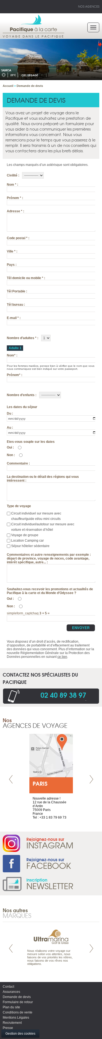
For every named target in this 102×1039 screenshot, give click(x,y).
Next (91, 779)
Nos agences (88, 6)
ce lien (62, 657)
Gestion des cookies (20, 1033)
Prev (11, 779)
